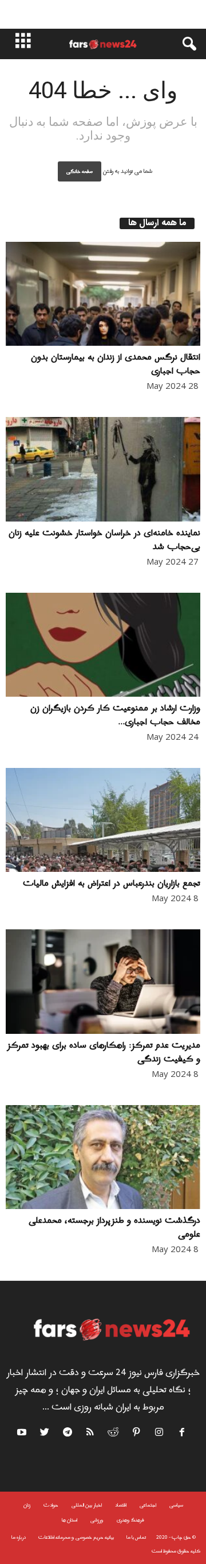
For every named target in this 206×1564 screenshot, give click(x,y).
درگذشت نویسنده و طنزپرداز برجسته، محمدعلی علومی (114, 1227)
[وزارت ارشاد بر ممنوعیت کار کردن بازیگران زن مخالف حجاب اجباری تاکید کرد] (103, 645)
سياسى (176, 1505)
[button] (183, 44)
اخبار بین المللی (87, 1505)
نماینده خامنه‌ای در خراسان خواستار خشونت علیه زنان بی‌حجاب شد (104, 540)
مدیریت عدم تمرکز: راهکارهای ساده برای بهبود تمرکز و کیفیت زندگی (103, 1052)
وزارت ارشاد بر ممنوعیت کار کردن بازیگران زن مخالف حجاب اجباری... (115, 715)
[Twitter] (45, 1434)
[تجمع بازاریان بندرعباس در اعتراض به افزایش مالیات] (103, 820)
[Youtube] (23, 1434)
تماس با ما (136, 1537)
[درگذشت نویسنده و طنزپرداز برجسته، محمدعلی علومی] (103, 1157)
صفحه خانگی (79, 171)
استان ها (69, 1520)
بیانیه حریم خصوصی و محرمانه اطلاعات (76, 1537)
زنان (26, 1505)
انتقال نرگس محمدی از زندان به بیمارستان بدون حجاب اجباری (115, 364)
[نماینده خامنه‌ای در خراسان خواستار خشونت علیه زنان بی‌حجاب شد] (103, 469)
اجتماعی (148, 1505)
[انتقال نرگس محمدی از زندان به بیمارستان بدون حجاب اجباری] (103, 294)
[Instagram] (159, 1434)
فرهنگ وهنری (130, 1520)
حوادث (50, 1505)
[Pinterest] (136, 1434)
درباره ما (18, 1537)
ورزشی (97, 1520)
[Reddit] (113, 1434)
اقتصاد (120, 1505)
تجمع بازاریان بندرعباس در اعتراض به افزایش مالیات (111, 883)
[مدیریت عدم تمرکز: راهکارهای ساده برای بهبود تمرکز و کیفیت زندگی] (103, 981)
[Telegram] (68, 1434)
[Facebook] (182, 1434)
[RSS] (91, 1434)
